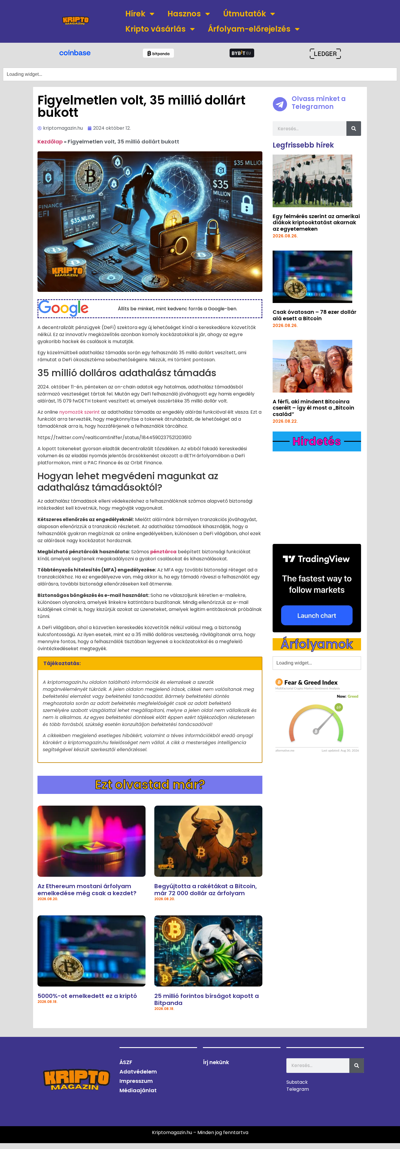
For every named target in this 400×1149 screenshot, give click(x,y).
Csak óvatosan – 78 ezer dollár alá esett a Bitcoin (314, 315)
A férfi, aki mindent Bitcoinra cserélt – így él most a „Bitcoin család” (313, 408)
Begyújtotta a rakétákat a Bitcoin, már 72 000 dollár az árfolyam (205, 889)
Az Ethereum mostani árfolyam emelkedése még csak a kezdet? (86, 889)
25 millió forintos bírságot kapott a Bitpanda (206, 999)
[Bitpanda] (158, 53)
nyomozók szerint (79, 412)
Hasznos (184, 13)
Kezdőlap (50, 141)
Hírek (135, 13)
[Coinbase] (75, 52)
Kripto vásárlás (155, 29)
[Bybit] (242, 53)
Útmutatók (244, 13)
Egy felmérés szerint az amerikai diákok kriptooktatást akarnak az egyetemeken (316, 222)
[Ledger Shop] (325, 54)
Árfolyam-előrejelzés (249, 29)
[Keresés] (353, 128)
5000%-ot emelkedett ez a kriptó (87, 996)
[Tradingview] (317, 588)
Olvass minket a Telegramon (319, 102)
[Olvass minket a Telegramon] (280, 104)
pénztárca (163, 551)
